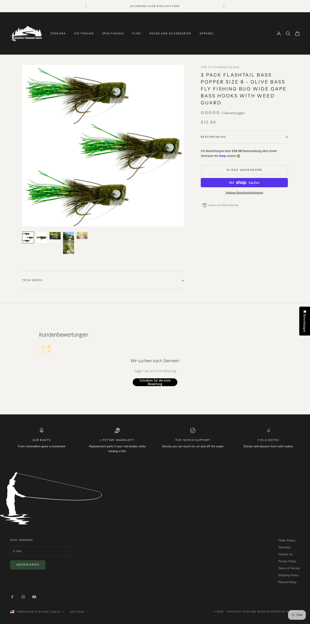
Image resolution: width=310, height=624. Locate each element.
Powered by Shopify (283, 611)
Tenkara (58, 33)
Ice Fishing (84, 33)
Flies (136, 33)
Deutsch (77, 611)
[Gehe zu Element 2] (41, 237)
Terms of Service (289, 568)
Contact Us (285, 554)
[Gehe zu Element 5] (82, 235)
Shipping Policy (288, 575)
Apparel (206, 33)
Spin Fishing (113, 33)
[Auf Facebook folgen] (12, 597)
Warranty (284, 547)
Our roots (41, 440)
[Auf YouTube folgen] (34, 597)
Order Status (286, 540)
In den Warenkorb (244, 170)
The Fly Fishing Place (220, 67)
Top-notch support (192, 440)
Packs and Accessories (170, 33)
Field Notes (268, 440)
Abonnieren (27, 565)
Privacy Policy (287, 561)
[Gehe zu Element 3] (55, 236)
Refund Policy (287, 582)
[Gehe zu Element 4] (68, 243)
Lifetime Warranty (117, 440)
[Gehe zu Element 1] (28, 237)
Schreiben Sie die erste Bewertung (155, 382)
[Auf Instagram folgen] (23, 597)
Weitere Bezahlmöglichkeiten (244, 193)
